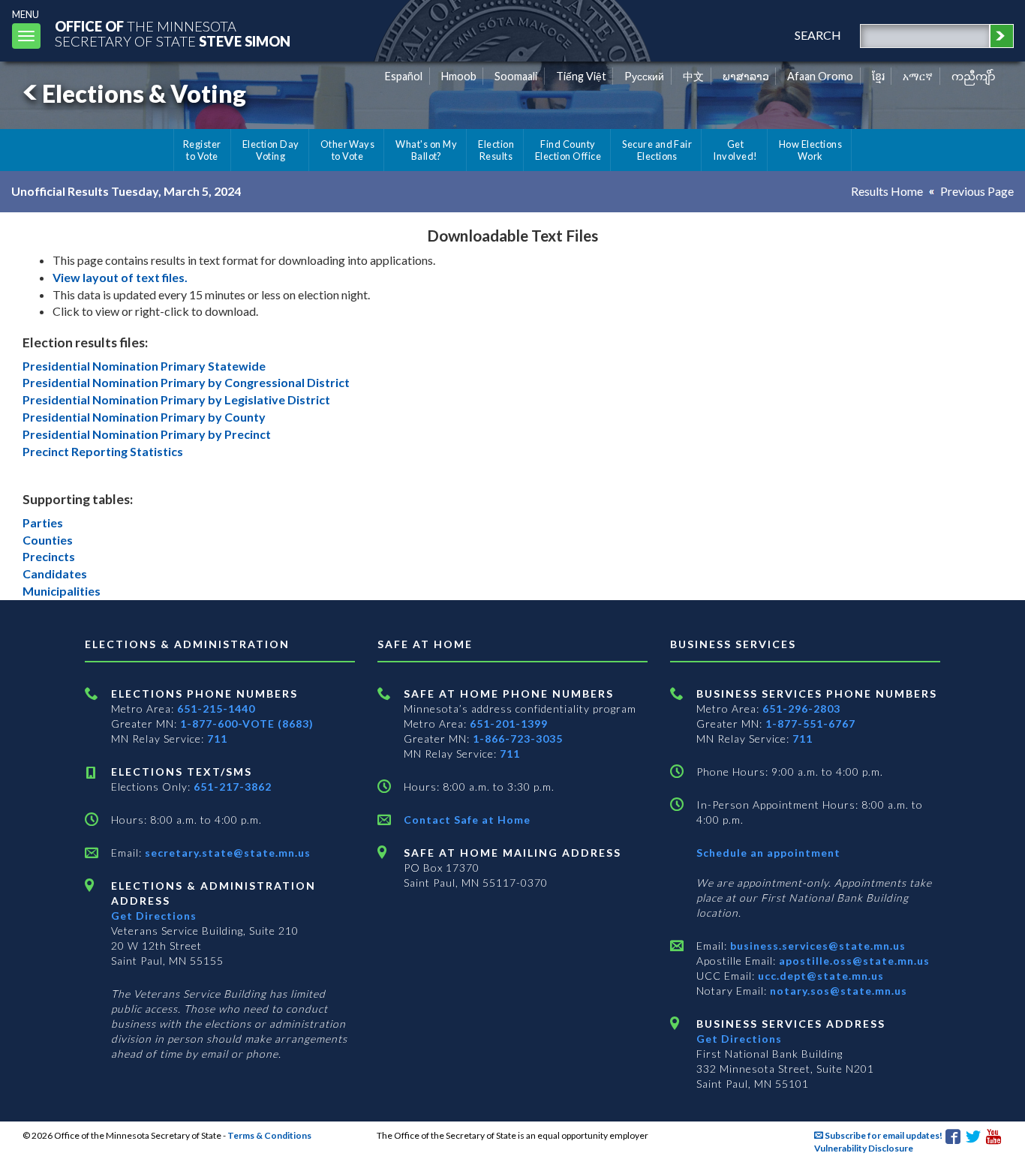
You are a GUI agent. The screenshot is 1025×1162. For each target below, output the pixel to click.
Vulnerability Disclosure (863, 1148)
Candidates (55, 573)
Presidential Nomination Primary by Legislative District (176, 399)
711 (217, 738)
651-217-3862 (233, 786)
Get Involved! (735, 150)
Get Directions (154, 915)
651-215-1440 (216, 708)
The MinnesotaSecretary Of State (172, 33)
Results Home (887, 191)
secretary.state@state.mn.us (226, 852)
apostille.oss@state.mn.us (853, 960)
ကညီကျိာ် (973, 76)
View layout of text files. (120, 277)
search (818, 35)
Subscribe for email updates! (882, 1135)
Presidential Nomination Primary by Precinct (147, 434)
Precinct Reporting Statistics (103, 451)
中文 (693, 76)
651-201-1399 (509, 723)
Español (403, 76)
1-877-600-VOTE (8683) (247, 723)
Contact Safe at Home (467, 819)
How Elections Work (810, 150)
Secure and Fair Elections (657, 150)
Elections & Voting (144, 93)
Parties (43, 522)
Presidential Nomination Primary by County (144, 417)
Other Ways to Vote (347, 150)
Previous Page (977, 191)
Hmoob (458, 76)
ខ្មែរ (878, 76)
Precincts (49, 556)
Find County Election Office (568, 150)
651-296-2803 (801, 708)
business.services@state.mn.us (816, 945)
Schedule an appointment (768, 852)
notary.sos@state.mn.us (837, 990)
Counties (48, 540)
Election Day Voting (270, 150)
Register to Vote (202, 150)
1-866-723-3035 (518, 738)
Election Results (496, 150)
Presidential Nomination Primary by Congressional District (186, 382)
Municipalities (62, 591)
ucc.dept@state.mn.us (819, 975)
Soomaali (515, 76)
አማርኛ (918, 76)
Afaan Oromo (820, 76)
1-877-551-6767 (810, 723)
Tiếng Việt (581, 76)
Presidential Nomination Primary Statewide (144, 366)
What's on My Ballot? (426, 150)
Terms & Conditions (269, 1135)
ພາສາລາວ (746, 76)
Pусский (644, 76)
